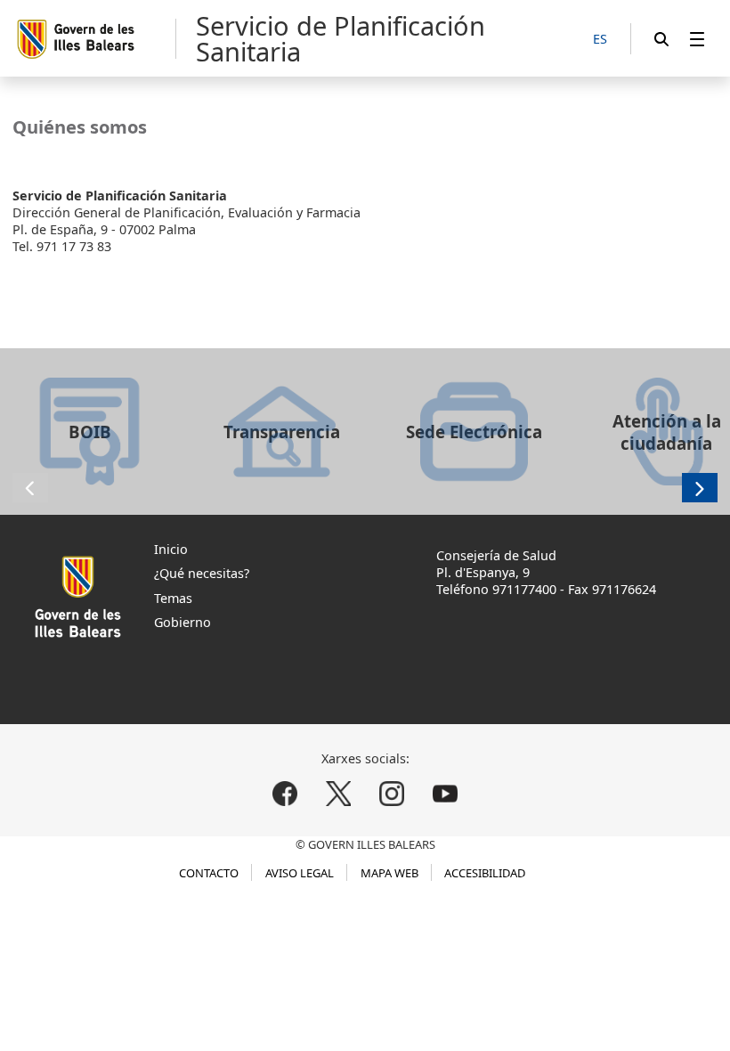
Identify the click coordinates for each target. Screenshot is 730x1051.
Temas (173, 598)
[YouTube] (444, 793)
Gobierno (182, 622)
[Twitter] (339, 793)
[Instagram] (391, 793)
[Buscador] (661, 38)
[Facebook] (285, 793)
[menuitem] (697, 38)
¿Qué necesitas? (201, 573)
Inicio (171, 549)
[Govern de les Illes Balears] (95, 39)
